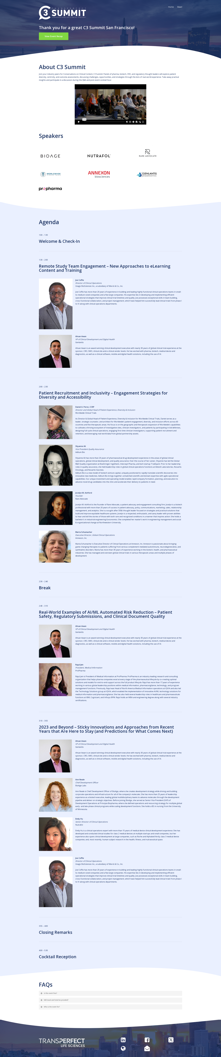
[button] (53, 36)
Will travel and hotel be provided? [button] (56, 1000)
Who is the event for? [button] (52, 1007)
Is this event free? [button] (50, 993)
